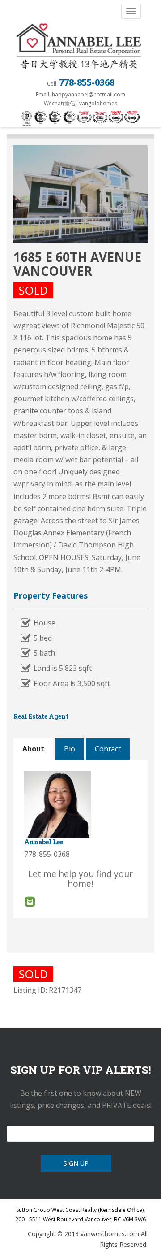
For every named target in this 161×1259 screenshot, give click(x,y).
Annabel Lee (43, 842)
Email (29, 901)
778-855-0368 (86, 82)
